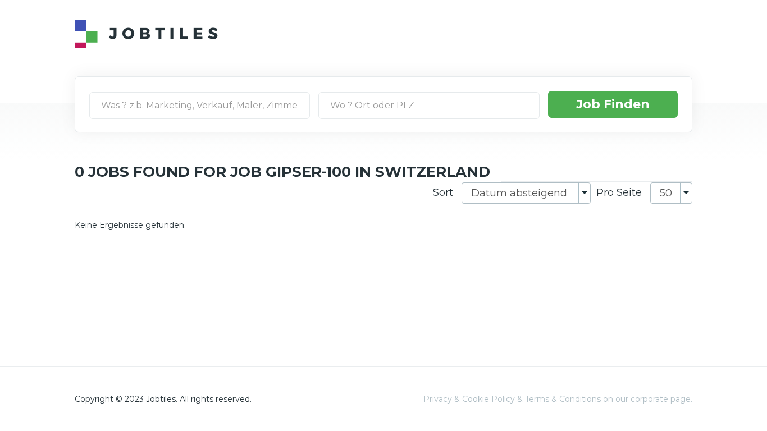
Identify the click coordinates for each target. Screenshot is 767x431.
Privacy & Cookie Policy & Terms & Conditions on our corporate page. (557, 399)
